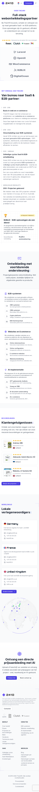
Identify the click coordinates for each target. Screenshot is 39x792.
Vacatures (5, 737)
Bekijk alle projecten (10, 483)
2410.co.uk (10, 584)
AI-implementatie (26, 730)
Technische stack (7, 739)
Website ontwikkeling (27, 728)
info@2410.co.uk (12, 579)
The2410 (19, 776)
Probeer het (11, 678)
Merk (3, 735)
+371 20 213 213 (11, 535)
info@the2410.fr (11, 557)
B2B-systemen (25, 726)
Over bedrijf (6, 726)
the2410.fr (10, 562)
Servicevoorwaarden (19, 784)
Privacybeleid (19, 781)
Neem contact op (25, 678)
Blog (22, 752)
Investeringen (6, 759)
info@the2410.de (12, 533)
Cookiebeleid (19, 786)
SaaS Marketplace (8, 756)
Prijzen (4, 728)
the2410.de (10, 538)
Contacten (28, 3)
